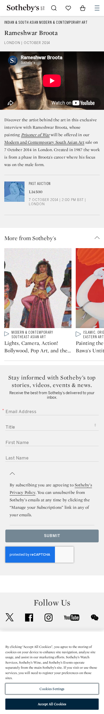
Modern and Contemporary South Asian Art (44, 142)
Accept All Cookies (52, 704)
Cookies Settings (51, 689)
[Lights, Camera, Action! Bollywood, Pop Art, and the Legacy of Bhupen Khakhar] (37, 289)
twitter (10, 617)
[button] (54, 238)
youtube (71, 617)
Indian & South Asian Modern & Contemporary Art (46, 22)
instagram (49, 618)
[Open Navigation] (97, 8)
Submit (52, 536)
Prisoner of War (35, 135)
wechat (94, 617)
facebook (29, 618)
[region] (52, 672)
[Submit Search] (54, 8)
